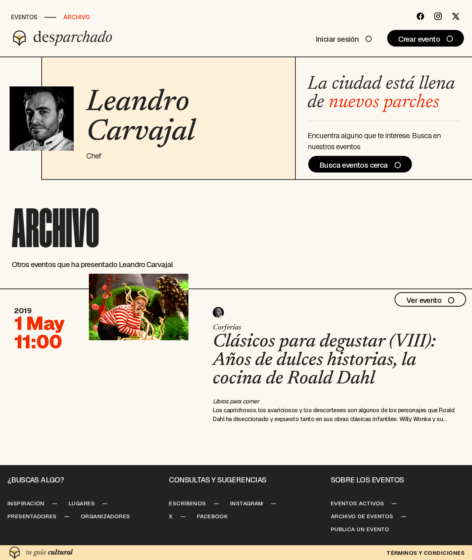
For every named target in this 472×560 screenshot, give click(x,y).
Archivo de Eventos (362, 516)
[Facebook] (420, 16)
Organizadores (105, 516)
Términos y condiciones (425, 552)
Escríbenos (187, 503)
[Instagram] (438, 16)
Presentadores (32, 516)
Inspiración (26, 503)
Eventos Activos (357, 503)
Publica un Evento (360, 529)
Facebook (212, 516)
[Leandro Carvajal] (218, 312)
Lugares (82, 503)
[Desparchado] (62, 38)
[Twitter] (456, 16)
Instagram (246, 503)
